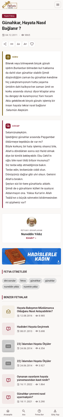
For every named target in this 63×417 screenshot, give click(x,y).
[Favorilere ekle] (32, 44)
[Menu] (58, 5)
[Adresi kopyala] (12, 44)
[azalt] (18, 44)
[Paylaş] (5, 44)
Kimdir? (30, 238)
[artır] (25, 44)
